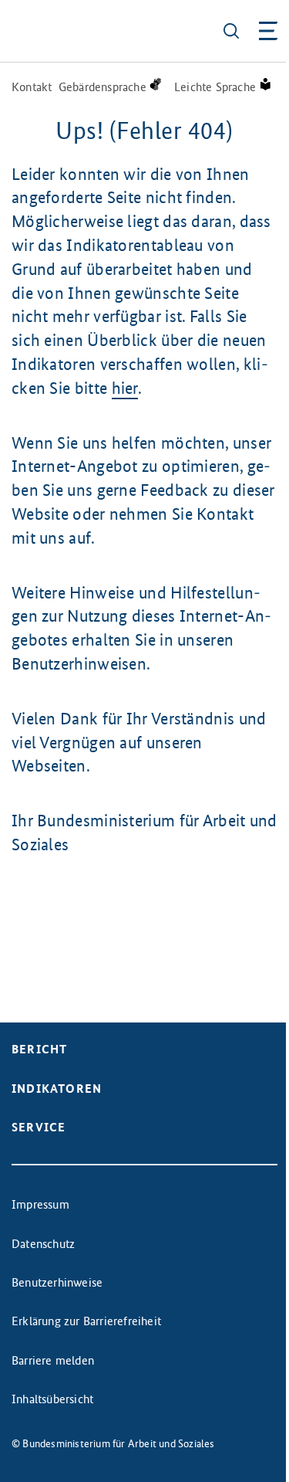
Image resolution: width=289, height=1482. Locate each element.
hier (125, 388)
